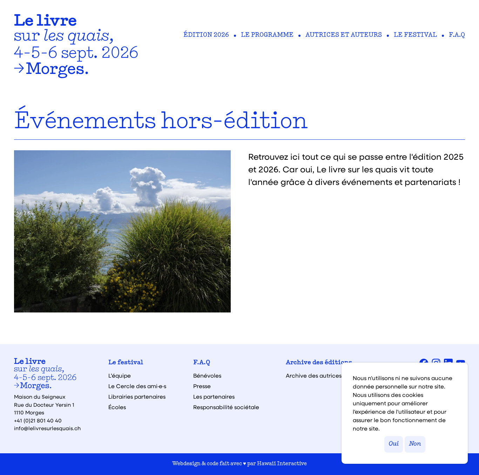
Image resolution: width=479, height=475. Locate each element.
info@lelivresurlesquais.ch (47, 428)
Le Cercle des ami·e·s (137, 386)
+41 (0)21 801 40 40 (38, 420)
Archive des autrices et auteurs (328, 375)
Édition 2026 (206, 35)
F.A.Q (457, 35)
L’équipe (119, 375)
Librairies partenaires (137, 396)
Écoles (117, 407)
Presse (202, 386)
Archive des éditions (319, 363)
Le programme (267, 35)
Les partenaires (214, 396)
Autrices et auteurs (343, 35)
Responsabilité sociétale (226, 407)
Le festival (415, 35)
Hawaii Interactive (282, 464)
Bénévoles (207, 375)
